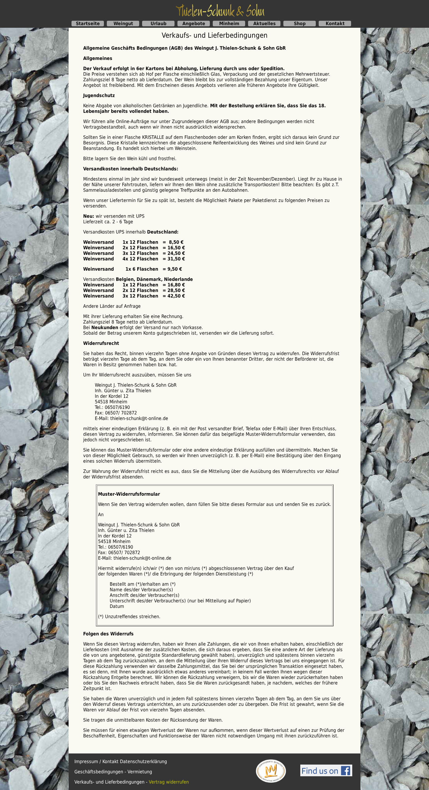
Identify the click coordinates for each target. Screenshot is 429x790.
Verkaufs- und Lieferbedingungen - (111, 782)
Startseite (88, 23)
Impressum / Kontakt (96, 761)
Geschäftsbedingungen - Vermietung (113, 772)
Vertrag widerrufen (169, 782)
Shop (300, 23)
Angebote (193, 23)
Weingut (123, 23)
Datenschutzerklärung (143, 761)
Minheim (229, 23)
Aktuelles (264, 23)
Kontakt (335, 23)
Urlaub (158, 23)
